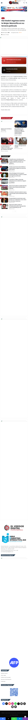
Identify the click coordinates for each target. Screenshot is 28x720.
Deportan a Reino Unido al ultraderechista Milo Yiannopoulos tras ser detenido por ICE (17, 206)
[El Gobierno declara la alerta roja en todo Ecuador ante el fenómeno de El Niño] (4, 193)
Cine (3, 18)
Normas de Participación (6, 679)
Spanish (18, 1)
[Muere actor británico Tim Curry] (7, 124)
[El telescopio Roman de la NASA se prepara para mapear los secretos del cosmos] (4, 168)
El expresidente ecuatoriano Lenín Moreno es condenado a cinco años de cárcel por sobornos (17, 200)
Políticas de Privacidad (5, 677)
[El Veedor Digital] (14, 2)
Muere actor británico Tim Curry (6, 129)
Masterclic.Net (15, 715)
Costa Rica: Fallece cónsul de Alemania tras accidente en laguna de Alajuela (17, 181)
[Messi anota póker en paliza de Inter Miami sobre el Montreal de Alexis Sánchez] (4, 187)
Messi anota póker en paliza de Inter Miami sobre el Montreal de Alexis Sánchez (18, 187)
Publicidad (3, 681)
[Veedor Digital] (14, 8)
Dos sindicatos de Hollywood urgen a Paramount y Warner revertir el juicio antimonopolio (19, 131)
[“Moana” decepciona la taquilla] (21, 140)
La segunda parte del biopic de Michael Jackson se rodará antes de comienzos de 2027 (7, 147)
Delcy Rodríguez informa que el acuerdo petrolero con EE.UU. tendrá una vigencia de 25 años (18, 175)
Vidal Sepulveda (5, 32)
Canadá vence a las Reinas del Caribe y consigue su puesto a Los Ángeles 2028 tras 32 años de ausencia (17, 161)
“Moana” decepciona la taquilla (20, 146)
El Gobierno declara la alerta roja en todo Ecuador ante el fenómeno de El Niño (18, 193)
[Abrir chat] (25, 717)
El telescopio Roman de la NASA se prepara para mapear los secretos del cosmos (17, 168)
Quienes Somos (4, 673)
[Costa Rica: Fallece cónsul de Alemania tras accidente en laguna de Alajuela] (4, 181)
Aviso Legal (3, 675)
